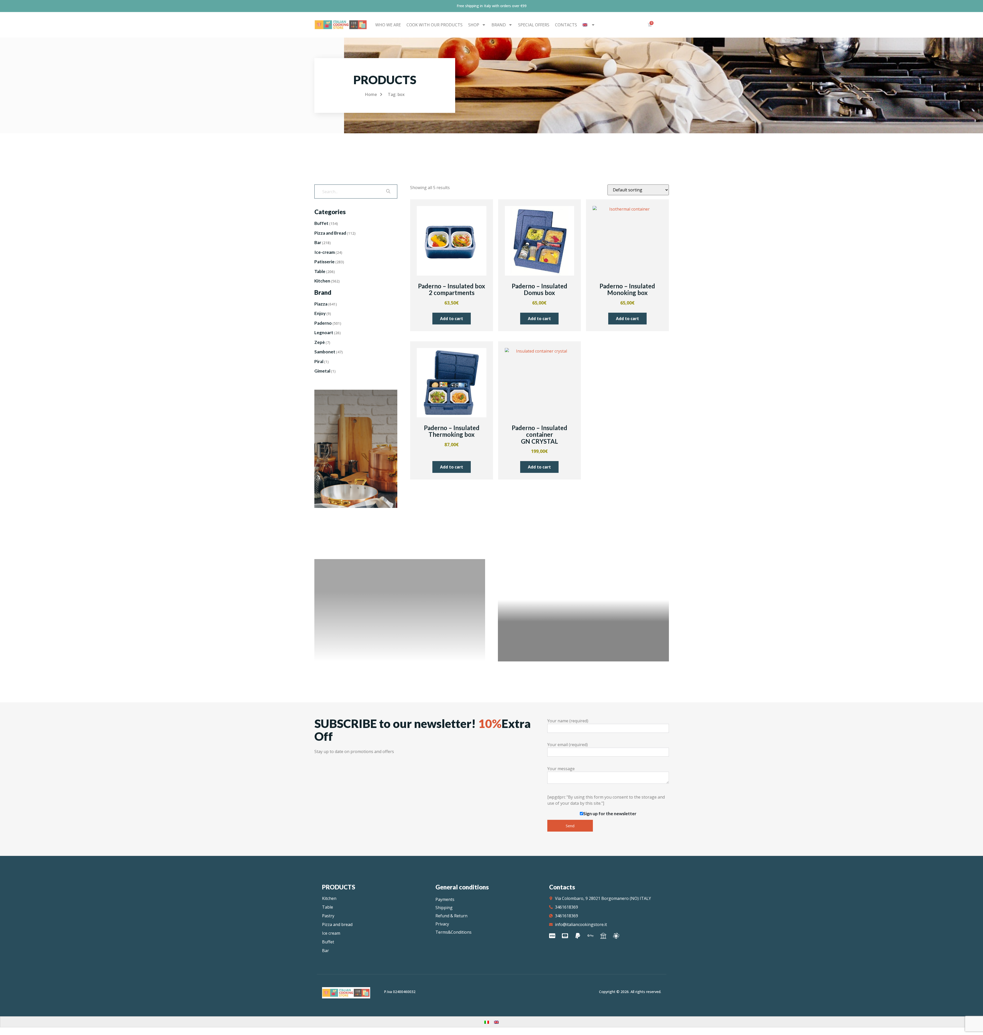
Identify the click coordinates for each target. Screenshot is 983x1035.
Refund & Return (451, 916)
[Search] (388, 191)
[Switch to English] (496, 1021)
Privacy (442, 924)
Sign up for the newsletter (609, 813)
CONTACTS (566, 25)
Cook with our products (435, 25)
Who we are (388, 25)
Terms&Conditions (453, 932)
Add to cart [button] (451, 318)
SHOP (473, 25)
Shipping (444, 907)
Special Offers (533, 25)
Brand (499, 25)
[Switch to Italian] (487, 1021)
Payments (444, 899)
